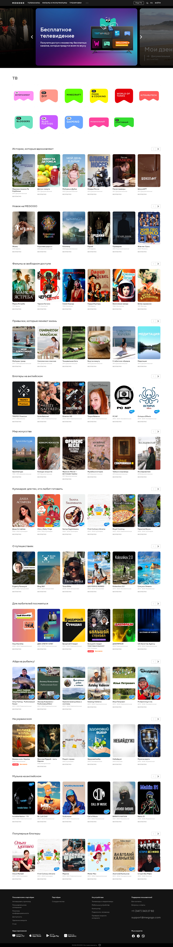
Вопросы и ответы (138, 905)
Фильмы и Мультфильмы (54, 3)
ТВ (15, 78)
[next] (158, 149)
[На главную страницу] (18, 3)
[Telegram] (138, 936)
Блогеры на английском (27, 376)
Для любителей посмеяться (30, 603)
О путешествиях (22, 546)
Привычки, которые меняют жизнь (34, 321)
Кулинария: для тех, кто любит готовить (37, 489)
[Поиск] (147, 3)
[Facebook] (133, 936)
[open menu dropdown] (87, 3)
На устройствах (98, 897)
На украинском (22, 719)
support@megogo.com (146, 917)
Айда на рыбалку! (23, 661)
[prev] (153, 149)
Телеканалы (34, 3)
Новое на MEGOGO (24, 206)
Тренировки (76, 3)
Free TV (139, 3)
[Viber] (143, 936)
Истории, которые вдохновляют (33, 149)
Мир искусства (22, 431)
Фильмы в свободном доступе (31, 263)
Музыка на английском (26, 776)
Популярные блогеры (26, 833)
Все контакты (136, 902)
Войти (158, 3)
